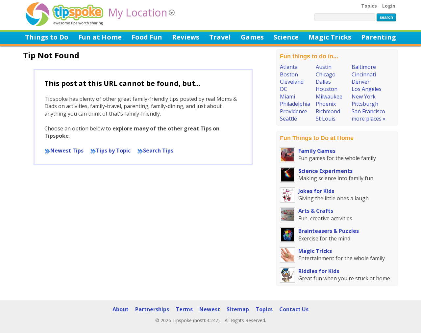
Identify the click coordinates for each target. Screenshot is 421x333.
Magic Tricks (330, 37)
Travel (220, 37)
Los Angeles (367, 89)
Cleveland (292, 81)
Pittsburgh (365, 103)
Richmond (328, 111)
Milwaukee (329, 96)
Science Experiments (325, 171)
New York (364, 96)
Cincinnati (364, 74)
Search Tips (158, 150)
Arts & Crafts (315, 210)
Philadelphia (295, 103)
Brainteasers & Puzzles (328, 231)
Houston (326, 89)
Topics (369, 6)
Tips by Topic (113, 150)
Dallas (323, 81)
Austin (324, 66)
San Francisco (368, 111)
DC (283, 89)
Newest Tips (67, 150)
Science (286, 37)
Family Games (316, 150)
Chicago (325, 74)
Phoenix (326, 103)
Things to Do (46, 37)
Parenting (378, 37)
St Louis (325, 118)
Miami (287, 96)
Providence (293, 111)
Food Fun (147, 37)
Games (252, 37)
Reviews (185, 37)
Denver (361, 81)
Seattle (288, 118)
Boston (289, 74)
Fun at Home (100, 37)
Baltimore (364, 66)
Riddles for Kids (318, 271)
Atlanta (289, 66)
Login (388, 6)
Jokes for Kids (316, 191)
